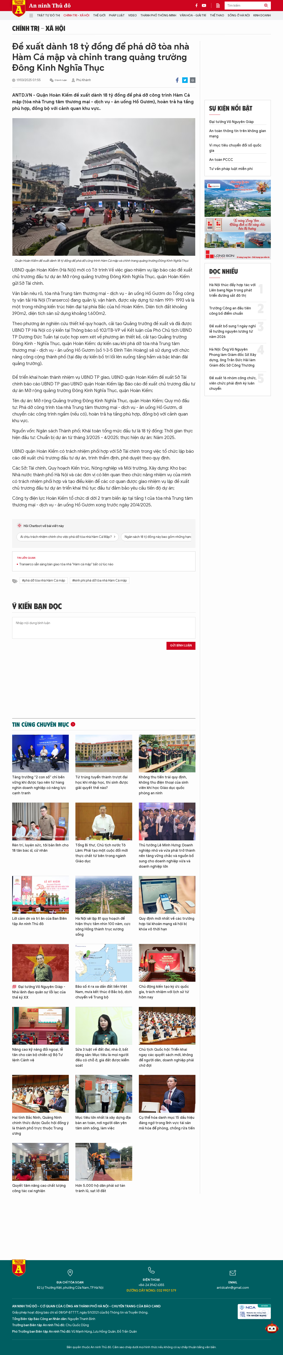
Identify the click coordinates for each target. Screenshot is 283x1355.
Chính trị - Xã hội (76, 15)
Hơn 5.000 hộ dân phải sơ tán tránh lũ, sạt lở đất (100, 1188)
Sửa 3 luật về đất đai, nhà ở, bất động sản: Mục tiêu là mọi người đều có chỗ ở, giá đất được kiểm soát (102, 1057)
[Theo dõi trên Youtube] (204, 5)
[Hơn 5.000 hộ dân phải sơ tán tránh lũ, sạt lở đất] (103, 1162)
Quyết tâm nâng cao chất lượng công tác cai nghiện (39, 1188)
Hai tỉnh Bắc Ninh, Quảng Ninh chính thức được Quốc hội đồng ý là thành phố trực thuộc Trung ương (40, 1125)
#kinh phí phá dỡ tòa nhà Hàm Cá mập (99, 580)
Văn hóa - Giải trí (193, 15)
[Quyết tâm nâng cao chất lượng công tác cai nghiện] (40, 1162)
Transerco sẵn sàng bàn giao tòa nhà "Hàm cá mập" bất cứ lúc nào (66, 564)
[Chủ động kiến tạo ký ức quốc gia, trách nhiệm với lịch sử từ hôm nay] (167, 963)
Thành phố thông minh (158, 15)
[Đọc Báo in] (220, 5)
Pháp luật (117, 15)
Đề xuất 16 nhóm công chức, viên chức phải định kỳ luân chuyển (232, 383)
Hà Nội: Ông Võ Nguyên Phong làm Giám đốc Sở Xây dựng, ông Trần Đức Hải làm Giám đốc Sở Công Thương (232, 357)
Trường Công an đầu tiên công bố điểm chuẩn (230, 311)
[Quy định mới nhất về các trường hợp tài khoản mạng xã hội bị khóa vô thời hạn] (167, 895)
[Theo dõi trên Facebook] (197, 5)
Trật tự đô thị (48, 15)
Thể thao (217, 15)
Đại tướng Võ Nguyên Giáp (231, 122)
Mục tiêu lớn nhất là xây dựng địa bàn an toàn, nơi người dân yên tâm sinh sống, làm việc (103, 1122)
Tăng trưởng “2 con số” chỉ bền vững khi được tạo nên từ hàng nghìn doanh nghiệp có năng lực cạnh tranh (39, 785)
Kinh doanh (262, 15)
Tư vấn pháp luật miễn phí (231, 169)
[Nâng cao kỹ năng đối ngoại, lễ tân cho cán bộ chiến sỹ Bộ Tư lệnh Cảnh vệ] (40, 1026)
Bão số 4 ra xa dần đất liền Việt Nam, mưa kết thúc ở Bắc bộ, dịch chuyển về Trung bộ (103, 992)
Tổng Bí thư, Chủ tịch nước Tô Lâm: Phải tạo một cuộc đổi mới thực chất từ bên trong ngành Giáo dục (101, 853)
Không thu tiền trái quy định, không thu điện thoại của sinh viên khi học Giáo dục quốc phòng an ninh (163, 785)
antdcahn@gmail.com (233, 1288)
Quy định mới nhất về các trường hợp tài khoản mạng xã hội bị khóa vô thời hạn (166, 923)
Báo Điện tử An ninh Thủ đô (19, 8)
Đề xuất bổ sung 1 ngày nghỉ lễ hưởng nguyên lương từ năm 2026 (232, 331)
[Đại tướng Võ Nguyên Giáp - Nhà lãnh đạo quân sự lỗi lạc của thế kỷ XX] (40, 963)
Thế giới (99, 15)
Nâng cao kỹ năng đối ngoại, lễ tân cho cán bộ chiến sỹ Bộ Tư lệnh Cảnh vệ (37, 1054)
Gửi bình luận (181, 645)
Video (132, 15)
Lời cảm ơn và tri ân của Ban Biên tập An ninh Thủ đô (39, 921)
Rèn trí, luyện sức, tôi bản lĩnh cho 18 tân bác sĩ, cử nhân (40, 848)
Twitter (185, 80)
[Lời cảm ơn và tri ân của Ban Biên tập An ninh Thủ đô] (40, 895)
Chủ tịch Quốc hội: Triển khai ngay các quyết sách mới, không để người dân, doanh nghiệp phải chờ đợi (166, 1057)
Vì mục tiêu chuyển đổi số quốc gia (235, 148)
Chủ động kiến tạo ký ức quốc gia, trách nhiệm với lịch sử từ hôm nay (164, 992)
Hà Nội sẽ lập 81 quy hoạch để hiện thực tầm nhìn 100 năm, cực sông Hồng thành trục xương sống (102, 926)
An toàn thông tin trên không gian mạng (237, 134)
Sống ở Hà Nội (239, 15)
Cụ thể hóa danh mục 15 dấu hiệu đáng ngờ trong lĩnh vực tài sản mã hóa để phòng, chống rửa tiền (167, 1122)
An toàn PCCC (221, 160)
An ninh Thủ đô (50, 5)
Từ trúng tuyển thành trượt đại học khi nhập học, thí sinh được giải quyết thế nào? (101, 782)
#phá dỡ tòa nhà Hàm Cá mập (43, 580)
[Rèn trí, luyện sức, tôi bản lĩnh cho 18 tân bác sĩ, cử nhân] (40, 821)
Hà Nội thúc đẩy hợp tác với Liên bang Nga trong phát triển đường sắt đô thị (232, 290)
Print (192, 80)
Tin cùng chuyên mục (40, 724)
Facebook (177, 80)
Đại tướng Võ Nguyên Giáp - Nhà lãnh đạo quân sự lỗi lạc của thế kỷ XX (39, 992)
